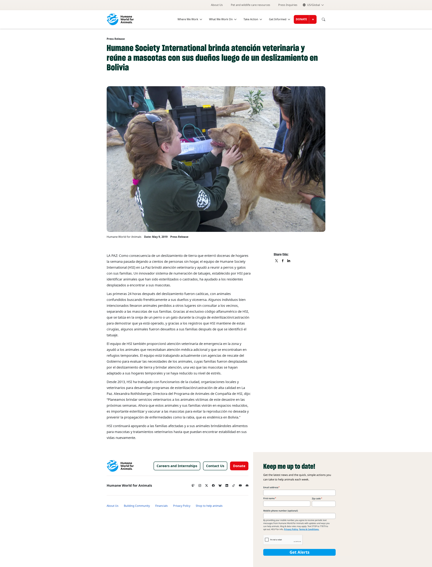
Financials (161, 506)
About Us (217, 5)
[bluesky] (220, 484)
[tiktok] (233, 484)
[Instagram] (199, 484)
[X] (276, 260)
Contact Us (215, 466)
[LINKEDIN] (288, 260)
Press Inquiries (287, 5)
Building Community (137, 506)
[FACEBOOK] (282, 260)
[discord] (247, 484)
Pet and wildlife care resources (250, 5)
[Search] (321, 19)
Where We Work (188, 19)
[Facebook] (213, 484)
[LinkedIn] (226, 484)
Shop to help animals (209, 506)
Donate (301, 19)
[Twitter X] (206, 484)
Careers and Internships (177, 466)
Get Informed (277, 19)
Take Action (251, 19)
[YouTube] (240, 484)
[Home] (120, 466)
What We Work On (221, 19)
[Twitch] (193, 484)
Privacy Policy (181, 506)
